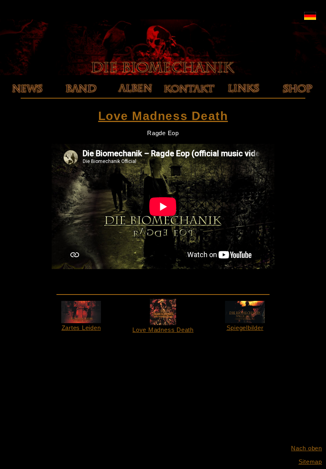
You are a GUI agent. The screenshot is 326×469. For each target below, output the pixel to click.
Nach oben (306, 448)
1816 (135, 105)
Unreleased (134, 118)
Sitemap (310, 461)
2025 (27, 98)
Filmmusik (135, 125)
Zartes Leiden (81, 327)
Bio (80, 98)
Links (243, 98)
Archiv (26, 105)
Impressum (189, 98)
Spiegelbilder (245, 327)
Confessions (135, 112)
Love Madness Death (139, 98)
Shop (297, 98)
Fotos (81, 105)
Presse (81, 112)
